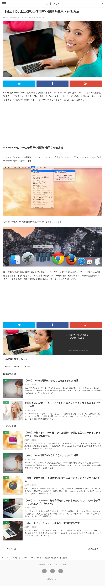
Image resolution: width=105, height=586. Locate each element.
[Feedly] (60, 571)
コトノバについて (60, 564)
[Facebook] (52, 571)
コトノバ (52, 4)
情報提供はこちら (45, 564)
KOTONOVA (39, 17)
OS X (19, 366)
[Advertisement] (52, 123)
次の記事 (92, 549)
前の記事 (12, 549)
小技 (28, 366)
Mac (8, 366)
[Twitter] (44, 571)
